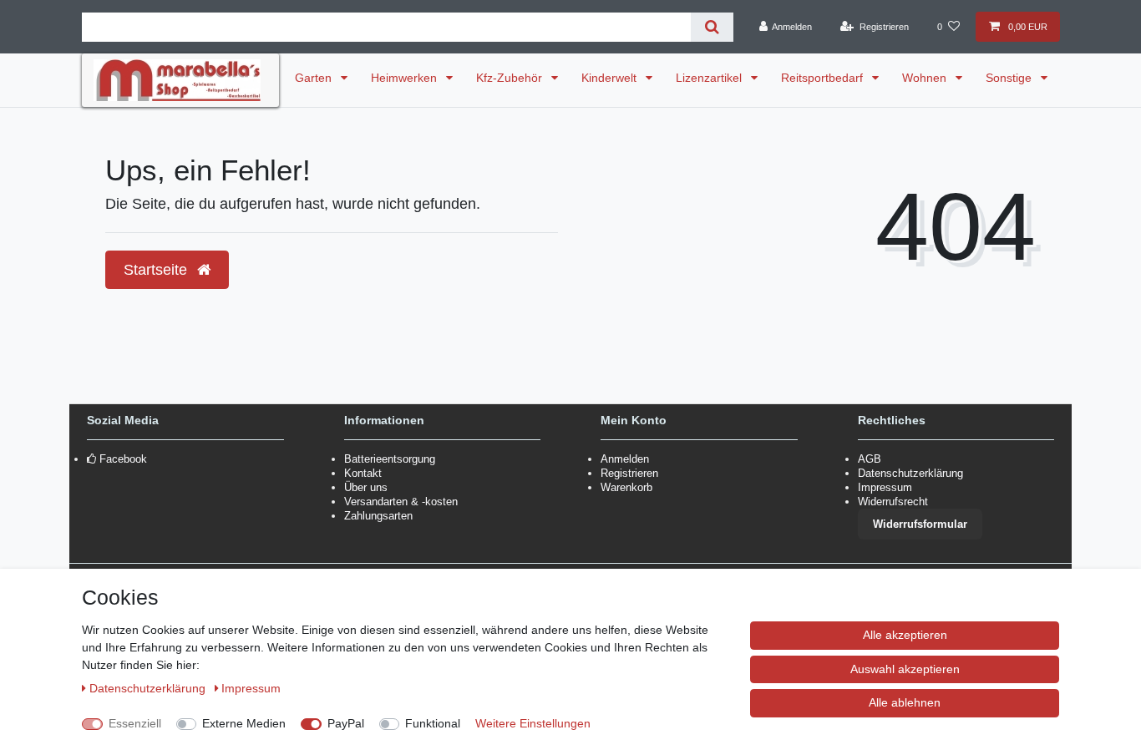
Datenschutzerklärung (910, 473)
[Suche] (712, 27)
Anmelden (625, 459)
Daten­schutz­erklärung (149, 688)
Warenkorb (626, 487)
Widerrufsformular (920, 524)
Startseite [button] (157, 269)
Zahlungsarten (378, 515)
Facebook (123, 459)
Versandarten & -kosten (401, 501)
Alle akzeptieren (905, 634)
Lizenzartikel (710, 77)
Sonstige (1010, 77)
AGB (869, 459)
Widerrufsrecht (893, 501)
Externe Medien (244, 723)
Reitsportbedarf (823, 77)
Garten (315, 77)
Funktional (432, 723)
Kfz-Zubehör (510, 77)
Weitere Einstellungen (533, 723)
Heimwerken (405, 77)
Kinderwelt (610, 77)
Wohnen (926, 77)
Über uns (366, 487)
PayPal (345, 723)
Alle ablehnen (905, 702)
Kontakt (363, 473)
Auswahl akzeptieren (905, 669)
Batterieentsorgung (389, 459)
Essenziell (135, 723)
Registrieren (629, 473)
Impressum (885, 487)
